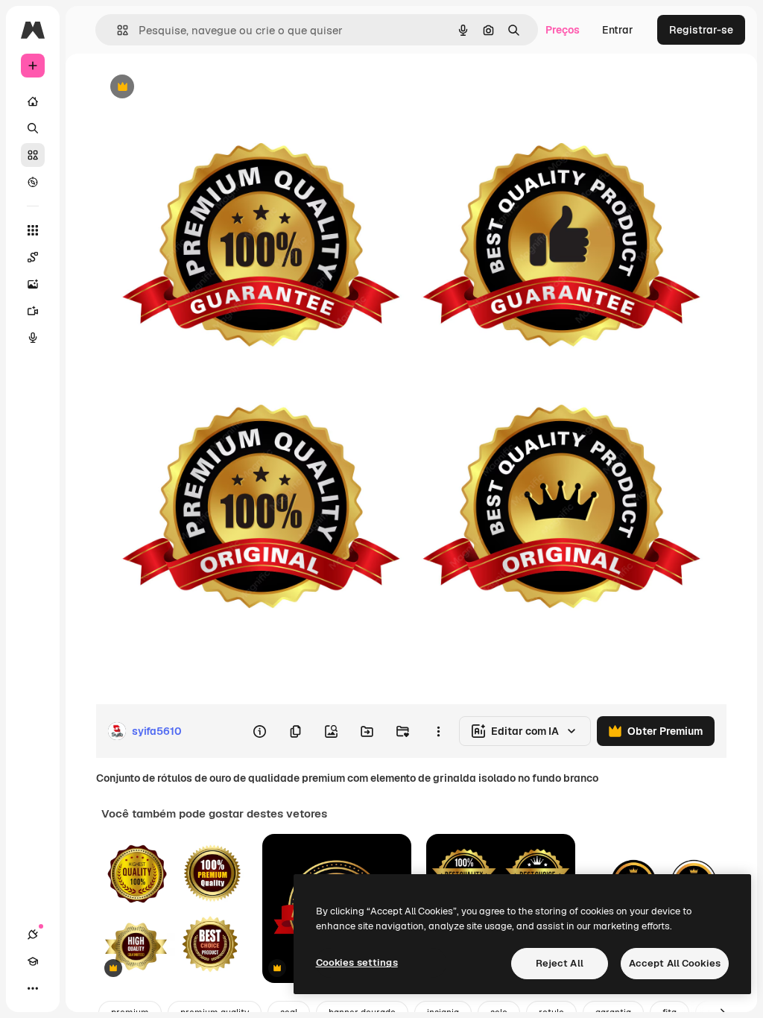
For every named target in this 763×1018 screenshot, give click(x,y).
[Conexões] (33, 934)
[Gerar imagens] (33, 284)
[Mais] (33, 988)
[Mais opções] (438, 731)
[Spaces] (33, 257)
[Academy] (33, 961)
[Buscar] (33, 128)
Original (191, 87)
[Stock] (33, 155)
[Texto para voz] (33, 338)
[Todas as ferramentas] (33, 230)
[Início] (33, 101)
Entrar (617, 30)
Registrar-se (701, 30)
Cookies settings (357, 962)
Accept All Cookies (675, 963)
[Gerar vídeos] (33, 311)
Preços (562, 30)
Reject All (559, 963)
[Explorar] (33, 182)
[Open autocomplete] (116, 30)
